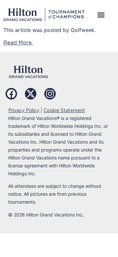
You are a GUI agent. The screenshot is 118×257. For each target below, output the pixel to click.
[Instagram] (50, 94)
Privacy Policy (23, 110)
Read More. (18, 43)
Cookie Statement (64, 110)
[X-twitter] (30, 94)
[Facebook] (11, 94)
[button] (101, 15)
